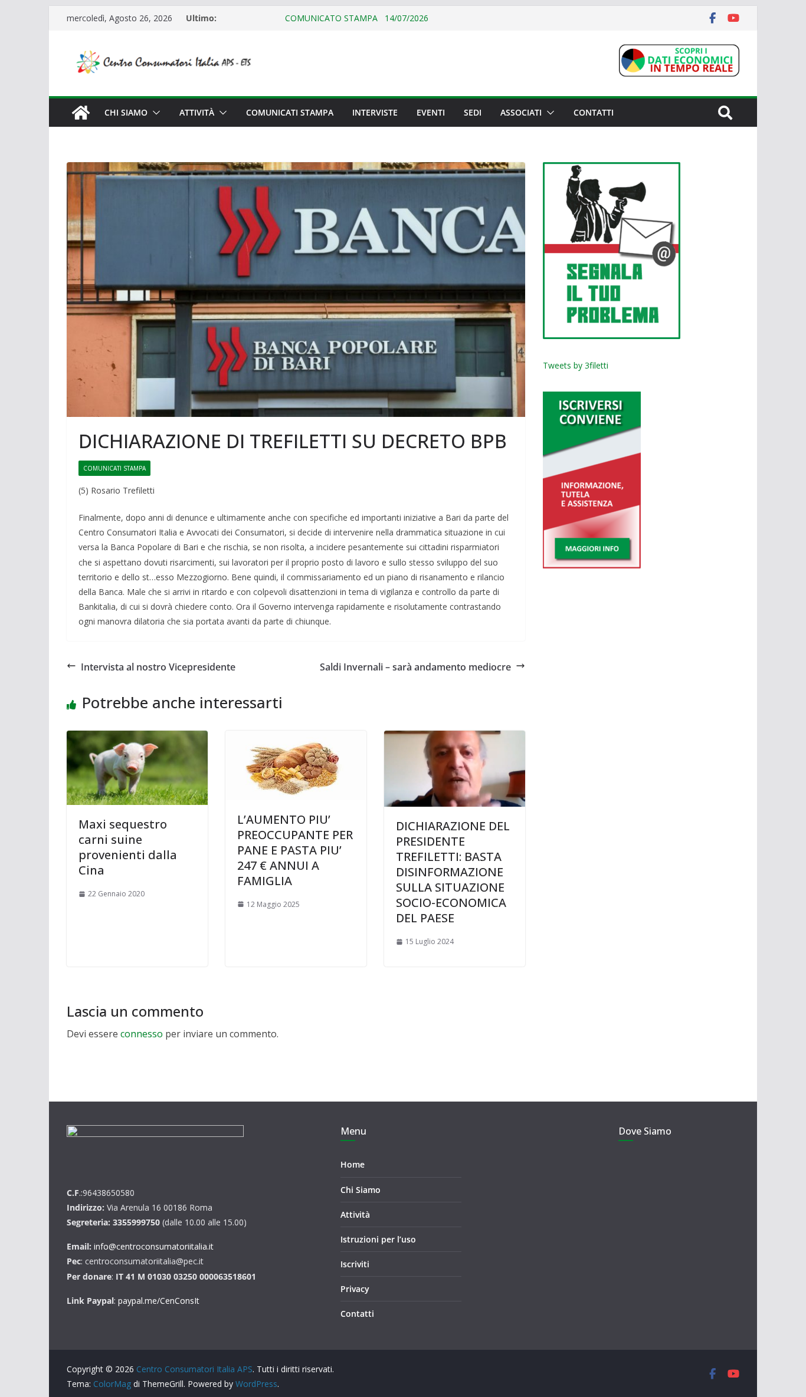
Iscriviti (354, 1264)
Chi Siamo (360, 1189)
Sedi (472, 112)
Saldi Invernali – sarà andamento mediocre (415, 666)
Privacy (354, 1288)
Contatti (594, 112)
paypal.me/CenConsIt (158, 1300)
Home (352, 1164)
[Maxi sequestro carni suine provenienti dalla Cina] (137, 768)
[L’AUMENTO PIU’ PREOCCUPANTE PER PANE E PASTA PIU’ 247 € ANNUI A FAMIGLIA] (295, 765)
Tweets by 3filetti (575, 365)
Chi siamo (126, 112)
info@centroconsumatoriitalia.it (154, 1246)
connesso (141, 1033)
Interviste (375, 112)
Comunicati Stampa (289, 112)
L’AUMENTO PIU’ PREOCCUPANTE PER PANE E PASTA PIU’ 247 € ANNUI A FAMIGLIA (295, 850)
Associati (521, 112)
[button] (154, 112)
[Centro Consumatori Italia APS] (81, 112)
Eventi (431, 112)
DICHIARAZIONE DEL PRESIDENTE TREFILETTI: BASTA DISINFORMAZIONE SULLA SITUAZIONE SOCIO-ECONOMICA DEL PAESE (453, 872)
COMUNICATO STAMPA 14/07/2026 (323, 18)
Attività (196, 112)
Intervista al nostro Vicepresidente (158, 666)
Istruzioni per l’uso (378, 1239)
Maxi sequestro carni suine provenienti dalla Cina (127, 847)
